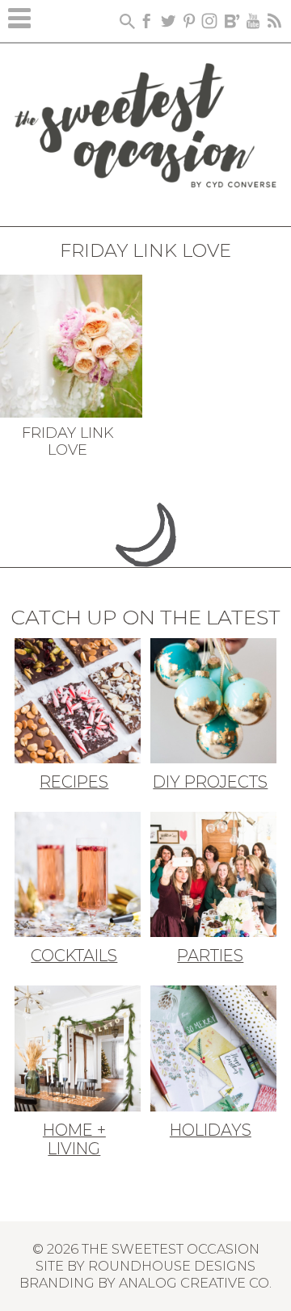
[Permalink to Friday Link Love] (71, 344)
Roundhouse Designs (171, 1266)
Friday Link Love (68, 442)
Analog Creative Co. (195, 1283)
